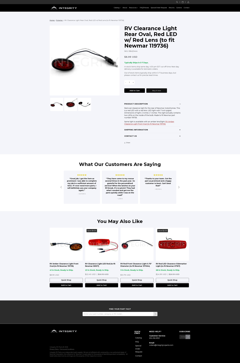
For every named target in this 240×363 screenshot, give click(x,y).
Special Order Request (138, 349)
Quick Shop (66, 280)
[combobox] (120, 314)
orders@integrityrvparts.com (161, 345)
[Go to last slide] (61, 187)
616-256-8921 (154, 338)
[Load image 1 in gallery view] (56, 104)
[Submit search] (155, 314)
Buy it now (156, 90)
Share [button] (128, 143)
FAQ (137, 342)
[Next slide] (178, 187)
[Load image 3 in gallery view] (84, 104)
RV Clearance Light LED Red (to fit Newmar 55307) (100, 265)
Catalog (138, 338)
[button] (177, 2)
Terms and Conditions (67, 349)
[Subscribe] (188, 337)
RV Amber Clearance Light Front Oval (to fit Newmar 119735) (64, 265)
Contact (138, 356)
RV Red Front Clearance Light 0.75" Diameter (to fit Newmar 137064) (136, 265)
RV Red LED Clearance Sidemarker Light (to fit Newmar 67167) (171, 265)
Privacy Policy (54, 349)
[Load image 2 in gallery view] (70, 104)
